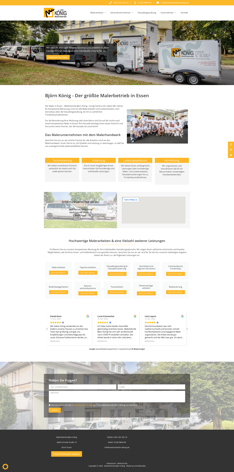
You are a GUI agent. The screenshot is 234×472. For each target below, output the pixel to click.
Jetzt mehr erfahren (59, 273)
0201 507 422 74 (120, 437)
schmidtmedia (140, 466)
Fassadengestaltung (147, 12)
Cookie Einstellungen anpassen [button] (67, 454)
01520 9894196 (120, 442)
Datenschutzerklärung (82, 405)
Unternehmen (167, 12)
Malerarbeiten (96, 12)
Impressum (111, 463)
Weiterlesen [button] (55, 341)
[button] (187, 329)
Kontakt (184, 12)
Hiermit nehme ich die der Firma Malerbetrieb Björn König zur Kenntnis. (94, 405)
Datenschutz (122, 463)
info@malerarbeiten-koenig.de (116, 447)
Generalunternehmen (120, 12)
